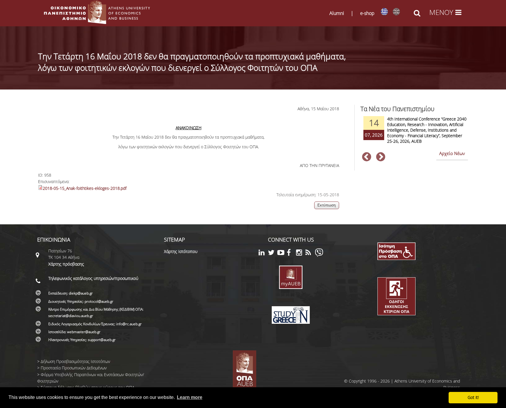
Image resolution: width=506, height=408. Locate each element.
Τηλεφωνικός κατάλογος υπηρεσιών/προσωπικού (93, 278)
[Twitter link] (272, 253)
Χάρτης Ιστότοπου (180, 251)
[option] (414, 133)
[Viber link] (319, 255)
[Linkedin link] (263, 253)
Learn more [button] (189, 397)
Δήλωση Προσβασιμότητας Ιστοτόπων (75, 361)
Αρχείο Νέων (452, 153)
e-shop (367, 13)
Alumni (336, 13)
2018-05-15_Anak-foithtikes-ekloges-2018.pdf (84, 188)
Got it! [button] (473, 397)
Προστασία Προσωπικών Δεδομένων (74, 368)
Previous (366, 157)
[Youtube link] (282, 253)
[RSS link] (310, 253)
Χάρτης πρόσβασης (66, 264)
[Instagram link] (300, 253)
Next (381, 157)
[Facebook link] (291, 253)
